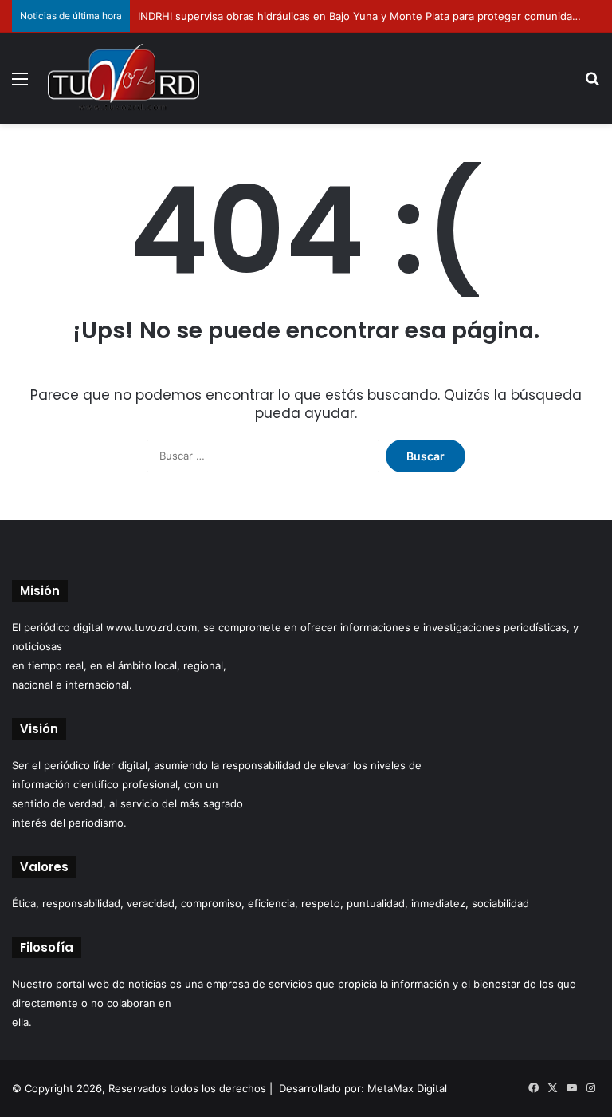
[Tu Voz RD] (123, 78)
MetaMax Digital (407, 1088)
